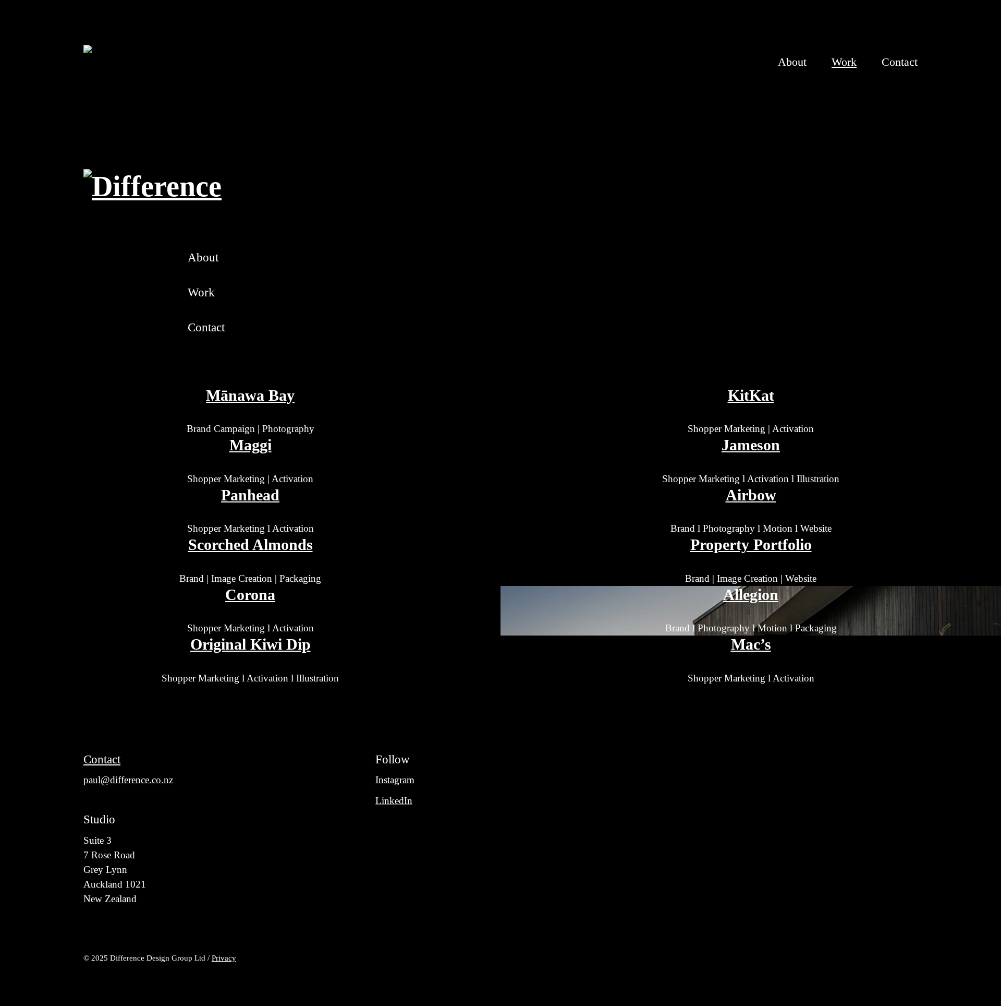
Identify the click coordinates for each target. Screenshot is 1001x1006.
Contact (101, 759)
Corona (250, 594)
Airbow (751, 495)
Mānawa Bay (250, 395)
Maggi (250, 445)
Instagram (394, 779)
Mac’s (751, 644)
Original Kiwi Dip (250, 644)
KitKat (751, 395)
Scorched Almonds (250, 544)
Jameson (751, 445)
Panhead (250, 495)
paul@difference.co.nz (128, 779)
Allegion (750, 594)
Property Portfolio (751, 544)
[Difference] (152, 62)
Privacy (224, 957)
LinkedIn (393, 800)
